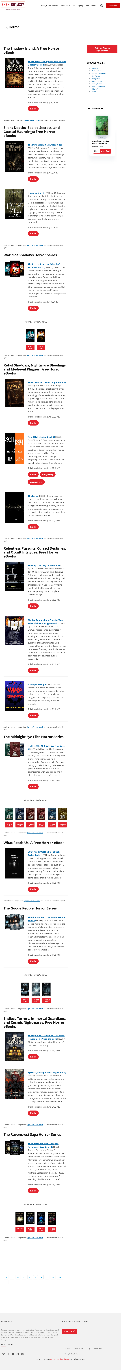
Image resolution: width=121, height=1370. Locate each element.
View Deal (105, 151)
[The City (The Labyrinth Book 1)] (14, 585)
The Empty (33, 496)
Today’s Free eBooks (49, 5)
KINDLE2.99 (9, 825)
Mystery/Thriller (97, 71)
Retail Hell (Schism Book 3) (41, 437)
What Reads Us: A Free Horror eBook (34, 842)
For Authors (91, 5)
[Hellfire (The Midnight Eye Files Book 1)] (14, 765)
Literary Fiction (96, 84)
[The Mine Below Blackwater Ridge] (14, 161)
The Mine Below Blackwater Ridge (45, 144)
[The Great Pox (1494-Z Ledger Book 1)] (14, 402)
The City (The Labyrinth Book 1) (44, 565)
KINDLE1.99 (52, 1230)
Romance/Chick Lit (98, 68)
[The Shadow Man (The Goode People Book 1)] (14, 939)
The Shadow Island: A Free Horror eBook (31, 50)
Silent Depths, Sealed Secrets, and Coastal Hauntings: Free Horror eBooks (32, 131)
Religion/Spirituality (98, 86)
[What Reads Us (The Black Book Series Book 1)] (14, 870)
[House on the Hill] (14, 212)
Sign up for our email (32, 120)
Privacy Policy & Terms (72, 1354)
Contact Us (98, 1349)
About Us (67, 1349)
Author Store (36, 482)
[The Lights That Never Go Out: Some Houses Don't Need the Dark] (14, 1046)
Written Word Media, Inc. (60, 1359)
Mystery (102, 138)
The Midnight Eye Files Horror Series (33, 736)
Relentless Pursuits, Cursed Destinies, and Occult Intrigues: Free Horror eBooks (35, 552)
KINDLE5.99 (25, 1000)
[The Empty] (14, 510)
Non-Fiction (95, 76)
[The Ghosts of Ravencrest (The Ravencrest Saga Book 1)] (14, 1166)
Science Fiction (96, 81)
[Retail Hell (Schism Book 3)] (14, 458)
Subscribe (113, 5)
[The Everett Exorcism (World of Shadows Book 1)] (14, 286)
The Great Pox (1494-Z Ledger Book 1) (47, 382)
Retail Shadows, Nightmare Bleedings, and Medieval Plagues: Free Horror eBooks (35, 369)
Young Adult (95, 79)
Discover (64, 5)
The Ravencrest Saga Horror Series (32, 1134)
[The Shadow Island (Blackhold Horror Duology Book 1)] (14, 84)
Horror (93, 92)
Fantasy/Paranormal (98, 73)
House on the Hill (36, 193)
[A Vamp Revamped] (14, 699)
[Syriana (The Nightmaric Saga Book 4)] (14, 1092)
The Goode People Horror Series (30, 908)
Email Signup (78, 5)
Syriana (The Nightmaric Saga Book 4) (47, 1072)
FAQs (88, 1349)
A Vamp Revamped (37, 684)
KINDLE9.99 (31, 347)
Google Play (47, 474)
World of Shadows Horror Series (30, 255)
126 (60, 1277)
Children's (94, 89)
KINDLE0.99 (41, 825)
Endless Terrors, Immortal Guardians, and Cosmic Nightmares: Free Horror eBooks (35, 1022)
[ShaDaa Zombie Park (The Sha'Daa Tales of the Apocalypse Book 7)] (14, 644)
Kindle (33, 108)
